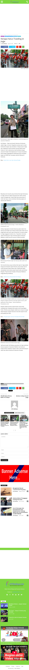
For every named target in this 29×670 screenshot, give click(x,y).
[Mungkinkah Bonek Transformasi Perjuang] (6, 491)
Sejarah (15, 36)
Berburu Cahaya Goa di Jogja (22, 396)
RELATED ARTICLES (9, 412)
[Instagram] (13, 594)
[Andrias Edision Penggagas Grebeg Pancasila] (6, 501)
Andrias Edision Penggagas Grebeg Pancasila (20, 498)
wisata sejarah (4, 384)
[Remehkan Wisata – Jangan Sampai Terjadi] (4, 606)
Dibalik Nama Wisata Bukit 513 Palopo (12, 276)
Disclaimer (8, 666)
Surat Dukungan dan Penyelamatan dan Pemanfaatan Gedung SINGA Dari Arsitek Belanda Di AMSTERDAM (20, 511)
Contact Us (18, 666)
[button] (26, 1)
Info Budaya (4, 43)
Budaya (2, 36)
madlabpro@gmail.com (17, 592)
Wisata (19, 36)
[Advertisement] (14, 18)
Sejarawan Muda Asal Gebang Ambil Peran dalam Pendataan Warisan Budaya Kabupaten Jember (14, 423)
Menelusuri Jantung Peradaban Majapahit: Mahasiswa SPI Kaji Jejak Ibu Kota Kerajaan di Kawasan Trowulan (5, 424)
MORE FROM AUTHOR (19, 412)
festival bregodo (7, 383)
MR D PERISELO (17, 668)
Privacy (12, 666)
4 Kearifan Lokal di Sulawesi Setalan (18, 617)
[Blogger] (7, 594)
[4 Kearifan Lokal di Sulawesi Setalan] (4, 619)
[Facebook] (10, 594)
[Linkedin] (16, 594)
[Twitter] (19, 594)
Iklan (22, 666)
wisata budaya (14, 383)
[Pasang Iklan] (14, 473)
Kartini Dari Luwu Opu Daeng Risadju (12, 160)
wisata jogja (20, 383)
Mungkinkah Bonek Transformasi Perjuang (19, 488)
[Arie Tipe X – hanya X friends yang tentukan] (4, 612)
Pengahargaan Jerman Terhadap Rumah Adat (14, 316)
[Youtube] (21, 594)
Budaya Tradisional (8, 36)
